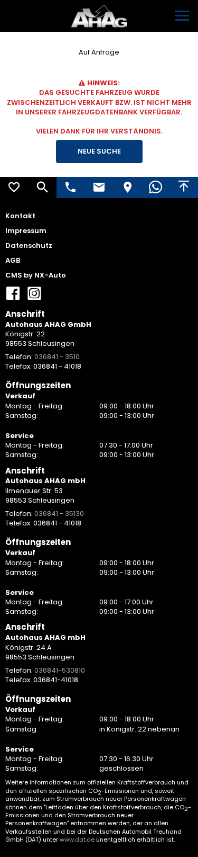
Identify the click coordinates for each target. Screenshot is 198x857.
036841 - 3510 (57, 357)
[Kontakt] (99, 187)
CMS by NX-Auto (35, 275)
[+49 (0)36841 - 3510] (70, 187)
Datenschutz (28, 246)
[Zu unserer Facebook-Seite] (13, 297)
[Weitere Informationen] (99, 16)
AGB (12, 260)
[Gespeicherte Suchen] (43, 187)
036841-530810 (59, 670)
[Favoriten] (14, 187)
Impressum (25, 231)
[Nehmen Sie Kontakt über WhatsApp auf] (156, 187)
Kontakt (20, 216)
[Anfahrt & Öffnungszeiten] (127, 187)
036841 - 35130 (59, 513)
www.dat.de (77, 839)
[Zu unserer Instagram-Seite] (34, 297)
